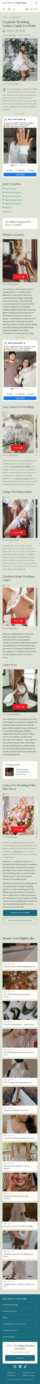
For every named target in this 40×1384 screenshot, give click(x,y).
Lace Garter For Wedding (13, 192)
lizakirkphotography (14, 714)
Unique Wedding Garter (13, 196)
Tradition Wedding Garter (13, 200)
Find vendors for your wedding (20, 913)
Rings (5, 1318)
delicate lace (18, 852)
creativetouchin (13, 455)
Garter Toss (8, 207)
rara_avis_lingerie (13, 84)
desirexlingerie (13, 837)
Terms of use (28, 1373)
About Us (11, 1373)
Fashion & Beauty (10, 1311)
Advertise (11, 1376)
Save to (18, 277)
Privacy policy (29, 1376)
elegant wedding (22, 479)
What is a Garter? (10, 188)
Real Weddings (9, 1337)
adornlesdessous (13, 628)
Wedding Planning (10, 1305)
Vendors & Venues (10, 1330)
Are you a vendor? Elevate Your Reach (20, 920)
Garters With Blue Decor (13, 204)
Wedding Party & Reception (14, 1324)
